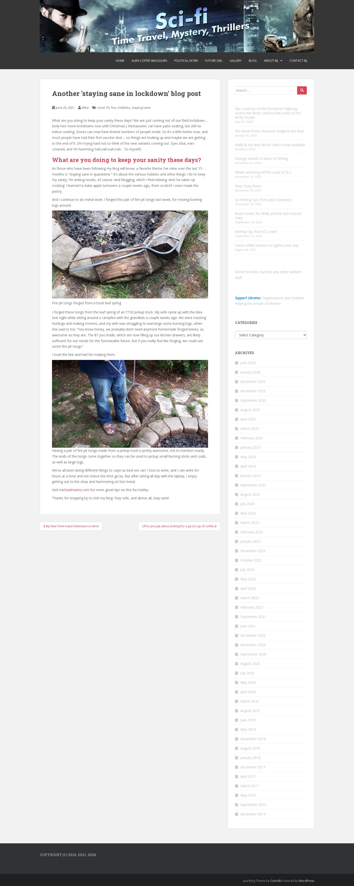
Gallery (236, 61)
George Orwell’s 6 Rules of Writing (261, 158)
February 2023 (251, 532)
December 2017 (252, 767)
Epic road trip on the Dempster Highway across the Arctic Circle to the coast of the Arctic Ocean (268, 113)
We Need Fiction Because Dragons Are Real (269, 131)
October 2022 (251, 560)
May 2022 (248, 579)
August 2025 (250, 409)
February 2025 (251, 438)
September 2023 (253, 485)
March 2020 (249, 701)
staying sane (141, 107)
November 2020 (253, 645)
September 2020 (253, 654)
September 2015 (253, 804)
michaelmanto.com (74, 489)
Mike (85, 107)
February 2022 (251, 607)
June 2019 (248, 720)
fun (113, 107)
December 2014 (252, 814)
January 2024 (250, 475)
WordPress (306, 881)
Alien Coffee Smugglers (149, 61)
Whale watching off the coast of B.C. (263, 172)
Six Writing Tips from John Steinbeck (263, 199)
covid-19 (103, 107)
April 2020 (248, 692)
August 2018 (250, 748)
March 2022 (249, 597)
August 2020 (250, 663)
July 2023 (247, 503)
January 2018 (250, 757)
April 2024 (248, 466)
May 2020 (248, 682)
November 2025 (253, 391)
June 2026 (248, 362)
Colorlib (275, 881)
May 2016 (248, 795)
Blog (253, 61)
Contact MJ (298, 61)
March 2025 (249, 428)
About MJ (271, 61)
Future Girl (214, 61)
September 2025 (253, 400)
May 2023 (248, 513)
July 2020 (247, 673)
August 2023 (250, 494)
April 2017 (248, 776)
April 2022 (248, 588)
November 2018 (253, 739)
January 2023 (250, 541)
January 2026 (250, 372)
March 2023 (249, 522)
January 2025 (250, 447)
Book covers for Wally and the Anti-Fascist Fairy (268, 215)
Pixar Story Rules (248, 186)
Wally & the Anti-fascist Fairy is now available (270, 144)
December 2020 (252, 635)
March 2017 (249, 786)
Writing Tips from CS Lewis (256, 231)
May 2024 (248, 456)
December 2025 (252, 381)
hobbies (124, 107)
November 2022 (253, 550)
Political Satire (186, 61)
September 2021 (253, 616)
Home (120, 61)
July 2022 (247, 569)
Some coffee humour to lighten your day (266, 245)
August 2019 (250, 710)
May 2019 (248, 729)
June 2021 (248, 626)
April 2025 (248, 419)
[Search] (302, 90)
